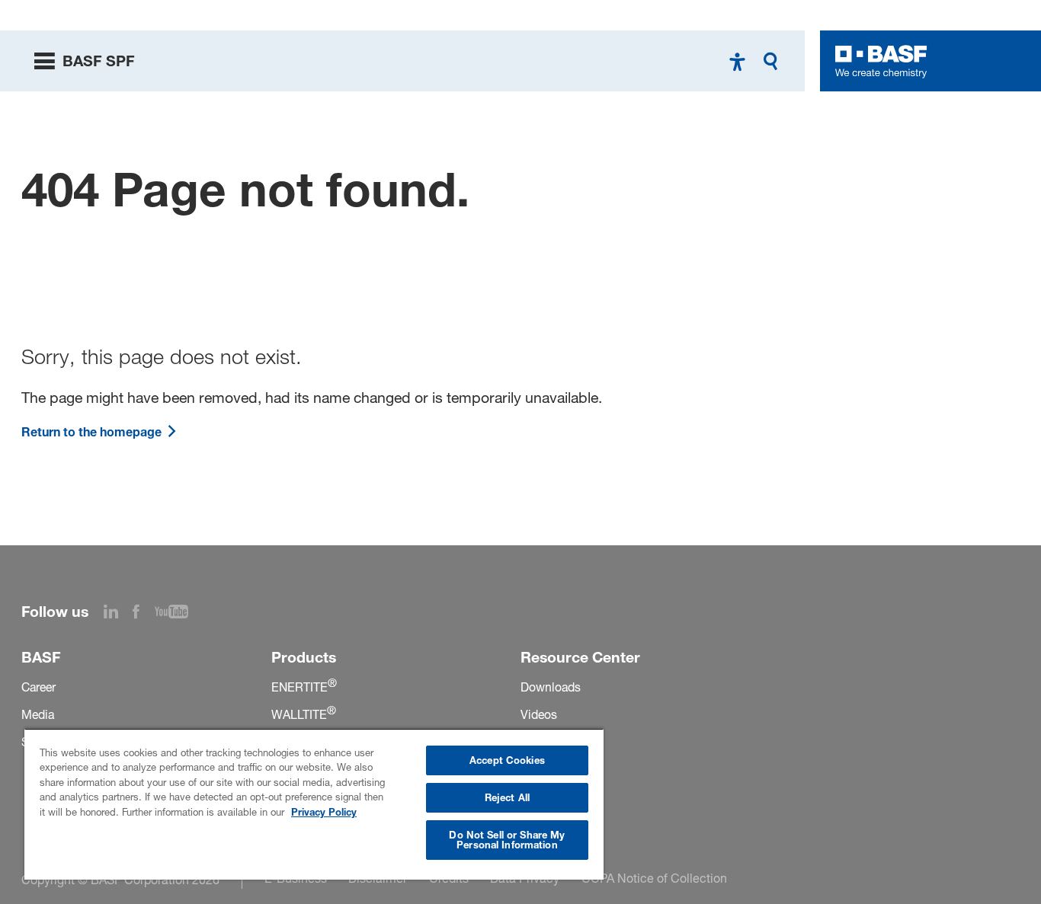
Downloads (550, 687)
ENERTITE (304, 687)
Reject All (507, 797)
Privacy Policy (324, 812)
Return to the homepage (93, 431)
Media (37, 715)
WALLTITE (303, 715)
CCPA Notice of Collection (654, 878)
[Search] (774, 61)
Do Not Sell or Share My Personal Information (507, 840)
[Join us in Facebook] (144, 613)
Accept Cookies (507, 760)
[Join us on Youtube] (179, 613)
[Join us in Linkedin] (118, 613)
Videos (538, 715)
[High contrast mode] (737, 61)
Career (38, 687)
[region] (314, 804)
